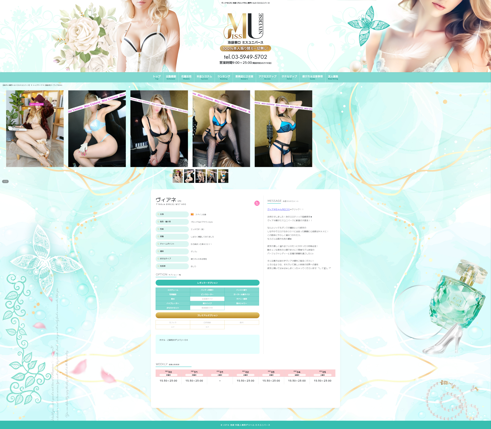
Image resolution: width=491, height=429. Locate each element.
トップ (157, 77)
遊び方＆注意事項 (312, 77)
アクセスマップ (267, 77)
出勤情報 (171, 77)
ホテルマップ (289, 77)
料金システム (204, 77)
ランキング (223, 77)
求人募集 (333, 77)
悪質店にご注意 (244, 77)
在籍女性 (186, 77)
